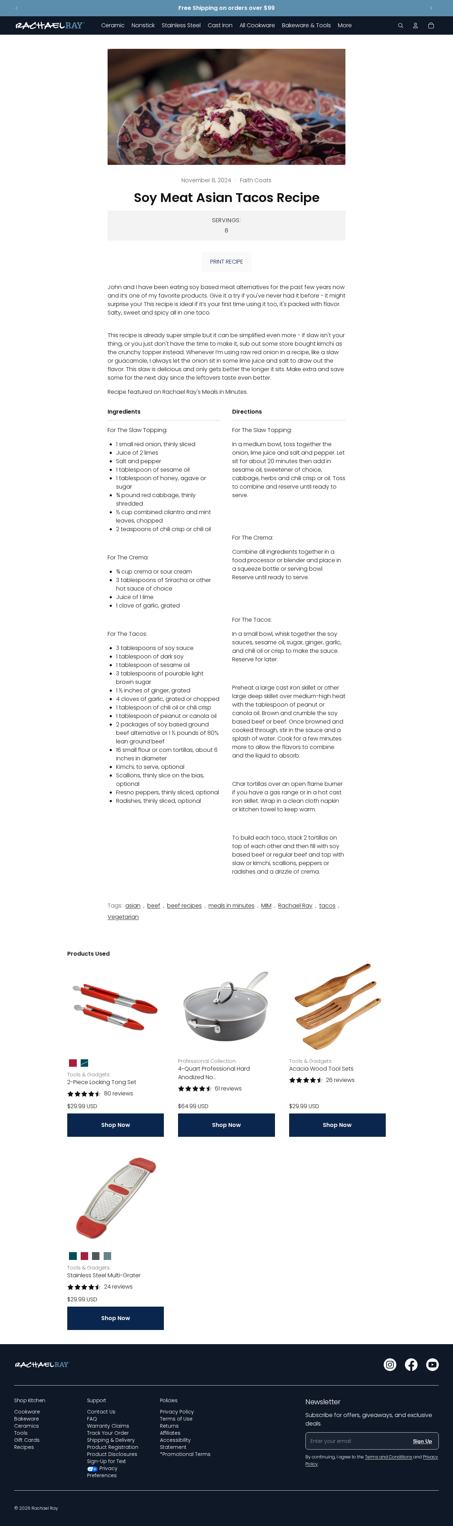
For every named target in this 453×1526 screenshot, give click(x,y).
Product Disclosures (112, 1454)
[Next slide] (431, 8)
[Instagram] (390, 1364)
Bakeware (26, 1418)
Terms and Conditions (388, 1457)
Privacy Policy (177, 1411)
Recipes (24, 1447)
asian (133, 906)
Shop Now (115, 1125)
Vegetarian (123, 917)
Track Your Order (108, 1432)
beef (153, 906)
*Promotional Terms (185, 1454)
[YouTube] (432, 1364)
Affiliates (170, 1432)
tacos (327, 906)
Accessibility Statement (175, 1443)
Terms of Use (176, 1418)
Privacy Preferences (102, 1472)
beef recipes (184, 906)
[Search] (400, 25)
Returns (169, 1425)
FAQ (92, 1418)
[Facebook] (411, 1364)
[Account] (415, 25)
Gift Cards (27, 1440)
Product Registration (112, 1447)
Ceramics (26, 1425)
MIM (266, 906)
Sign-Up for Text (106, 1461)
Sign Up (422, 1441)
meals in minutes (231, 906)
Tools (21, 1432)
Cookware (27, 1411)
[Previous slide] (16, 8)
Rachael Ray (295, 906)
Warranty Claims (108, 1425)
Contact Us (101, 1411)
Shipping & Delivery (111, 1440)
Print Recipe (226, 262)
